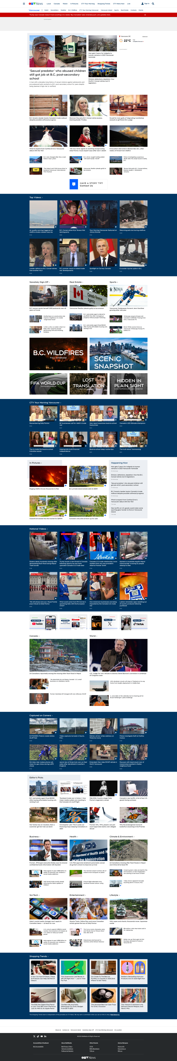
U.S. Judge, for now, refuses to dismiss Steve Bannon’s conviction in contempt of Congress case (118, 674)
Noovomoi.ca (122, 1049)
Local (49, 4)
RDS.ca (120, 1051)
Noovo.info (121, 1046)
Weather (63, 10)
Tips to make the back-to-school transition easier (41, 450)
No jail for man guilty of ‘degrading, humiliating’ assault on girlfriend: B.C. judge (127, 119)
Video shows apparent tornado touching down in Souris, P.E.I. (134, 881)
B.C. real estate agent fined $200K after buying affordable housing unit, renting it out (95, 326)
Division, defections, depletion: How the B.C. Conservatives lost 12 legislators (101, 81)
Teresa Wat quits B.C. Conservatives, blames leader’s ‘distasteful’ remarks (136, 170)
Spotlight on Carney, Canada (100, 268)
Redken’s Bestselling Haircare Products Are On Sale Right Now (133, 977)
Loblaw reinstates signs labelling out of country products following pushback (133, 604)
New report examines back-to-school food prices (103, 424)
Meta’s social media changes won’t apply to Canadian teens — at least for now (45, 922)
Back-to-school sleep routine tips (102, 449)
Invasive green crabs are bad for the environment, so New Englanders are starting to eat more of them (135, 871)
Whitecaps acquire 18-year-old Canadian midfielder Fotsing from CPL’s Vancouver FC (135, 317)
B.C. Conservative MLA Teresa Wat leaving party (72, 231)
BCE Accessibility (38, 1046)
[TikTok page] (38, 1036)
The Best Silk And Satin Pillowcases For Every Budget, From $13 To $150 (72, 1006)
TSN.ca (92, 1051)
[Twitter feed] (34, 1036)
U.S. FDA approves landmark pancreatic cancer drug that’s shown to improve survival (87, 864)
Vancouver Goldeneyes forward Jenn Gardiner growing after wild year (127, 309)
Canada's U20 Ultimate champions (132, 423)
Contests (134, 10)
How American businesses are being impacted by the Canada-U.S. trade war (103, 604)
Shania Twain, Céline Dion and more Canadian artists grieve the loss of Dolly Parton (87, 922)
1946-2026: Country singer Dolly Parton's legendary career (101, 799)
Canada (57, 4)
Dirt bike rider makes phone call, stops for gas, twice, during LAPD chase (42, 764)
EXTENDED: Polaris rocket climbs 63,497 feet (42, 737)
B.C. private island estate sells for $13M (83, 489)
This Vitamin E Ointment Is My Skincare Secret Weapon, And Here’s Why (132, 1006)
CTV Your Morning (88, 4)
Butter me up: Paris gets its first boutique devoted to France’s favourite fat (134, 941)
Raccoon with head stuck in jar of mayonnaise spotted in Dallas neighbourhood (132, 764)
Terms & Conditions (67, 1049)
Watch (65, 4)
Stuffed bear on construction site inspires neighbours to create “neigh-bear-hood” (54, 317)
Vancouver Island (106, 10)
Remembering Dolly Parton (39, 423)
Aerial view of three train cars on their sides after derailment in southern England (73, 764)
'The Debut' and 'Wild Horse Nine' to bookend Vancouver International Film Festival (55, 170)
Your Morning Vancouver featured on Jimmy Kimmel (103, 231)
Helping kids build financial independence (69, 450)
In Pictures (74, 4)
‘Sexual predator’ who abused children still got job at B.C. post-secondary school (58, 74)
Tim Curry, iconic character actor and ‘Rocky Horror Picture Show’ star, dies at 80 (94, 931)
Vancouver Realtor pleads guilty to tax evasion (87, 308)
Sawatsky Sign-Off (88, 1030)
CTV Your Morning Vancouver (89, 10)
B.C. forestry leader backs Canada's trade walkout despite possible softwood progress (48, 119)
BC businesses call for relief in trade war (73, 424)
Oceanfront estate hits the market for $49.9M (46, 519)
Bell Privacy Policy (66, 1046)
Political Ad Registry (67, 1051)
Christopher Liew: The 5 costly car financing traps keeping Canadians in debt (73, 827)
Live (128, 4)
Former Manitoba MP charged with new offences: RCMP (68, 694)
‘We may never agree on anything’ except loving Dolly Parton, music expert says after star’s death (88, 150)
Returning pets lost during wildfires (132, 230)
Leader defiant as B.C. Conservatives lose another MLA (43, 269)
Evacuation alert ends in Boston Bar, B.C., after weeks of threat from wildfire (127, 150)
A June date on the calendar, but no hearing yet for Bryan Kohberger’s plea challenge (127, 696)
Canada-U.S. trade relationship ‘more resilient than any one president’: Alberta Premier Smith (103, 563)
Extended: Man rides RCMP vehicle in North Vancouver (103, 763)
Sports (116, 10)
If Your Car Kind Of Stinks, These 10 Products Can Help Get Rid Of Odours (43, 978)
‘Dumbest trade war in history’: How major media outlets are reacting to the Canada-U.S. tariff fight (73, 800)
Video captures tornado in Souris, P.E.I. (72, 737)
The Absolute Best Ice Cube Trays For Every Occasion (103, 1005)
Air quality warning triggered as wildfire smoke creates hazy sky (41, 231)
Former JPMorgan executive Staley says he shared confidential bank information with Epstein (48, 864)
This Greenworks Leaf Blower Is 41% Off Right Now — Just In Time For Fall (73, 978)
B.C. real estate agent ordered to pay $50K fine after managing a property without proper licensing (94, 315)
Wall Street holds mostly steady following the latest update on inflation (54, 883)
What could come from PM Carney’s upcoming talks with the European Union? (73, 604)
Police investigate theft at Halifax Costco (132, 737)
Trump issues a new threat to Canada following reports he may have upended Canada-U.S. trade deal (73, 563)
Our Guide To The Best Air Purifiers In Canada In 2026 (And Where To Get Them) (103, 978)
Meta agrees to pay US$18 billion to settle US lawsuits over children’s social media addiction (55, 872)
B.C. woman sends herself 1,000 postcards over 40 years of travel (48, 309)
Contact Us (65, 1030)
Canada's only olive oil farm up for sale (83, 519)
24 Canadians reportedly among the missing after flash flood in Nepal (55, 673)
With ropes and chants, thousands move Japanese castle (128, 922)
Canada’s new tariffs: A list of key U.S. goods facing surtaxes (133, 799)
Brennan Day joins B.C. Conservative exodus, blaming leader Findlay (86, 119)
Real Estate (124, 10)
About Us (58, 1030)
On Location (118, 1030)
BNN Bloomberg (94, 1049)
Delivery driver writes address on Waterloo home (102, 737)
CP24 (91, 1046)
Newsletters (54, 10)
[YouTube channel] (42, 1036)
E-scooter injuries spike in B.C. (131, 268)
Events (141, 10)
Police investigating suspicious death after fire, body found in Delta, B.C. (135, 158)
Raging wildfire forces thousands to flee (44, 489)
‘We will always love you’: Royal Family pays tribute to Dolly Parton (43, 603)
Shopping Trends (104, 4)
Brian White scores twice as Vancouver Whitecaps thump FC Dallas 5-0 (134, 328)
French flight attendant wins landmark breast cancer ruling (93, 882)
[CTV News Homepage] (36, 4)
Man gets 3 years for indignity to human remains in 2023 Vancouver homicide (101, 55)
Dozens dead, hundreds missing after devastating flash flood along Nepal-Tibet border (43, 563)
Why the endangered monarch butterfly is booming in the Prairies (132, 826)
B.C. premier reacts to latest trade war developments (72, 269)
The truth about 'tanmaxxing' (130, 449)
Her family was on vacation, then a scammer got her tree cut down (42, 826)
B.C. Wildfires (72, 10)
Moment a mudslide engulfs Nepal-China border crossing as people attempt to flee (132, 563)
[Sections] (24, 4)
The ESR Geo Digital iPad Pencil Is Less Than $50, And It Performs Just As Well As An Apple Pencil (43, 1006)
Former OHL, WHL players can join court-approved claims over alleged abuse (103, 827)
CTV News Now (118, 4)
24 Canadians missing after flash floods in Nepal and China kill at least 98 (127, 864)
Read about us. (115, 1014)
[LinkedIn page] (45, 1036)
